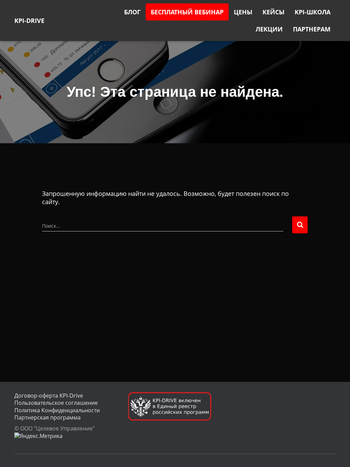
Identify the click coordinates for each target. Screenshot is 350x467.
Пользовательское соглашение (56, 402)
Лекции (269, 29)
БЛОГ (132, 12)
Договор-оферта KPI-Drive (48, 395)
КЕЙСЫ (273, 12)
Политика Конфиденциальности (57, 410)
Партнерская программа (47, 417)
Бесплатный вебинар (187, 12)
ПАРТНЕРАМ (312, 29)
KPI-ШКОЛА (313, 12)
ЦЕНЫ (243, 12)
